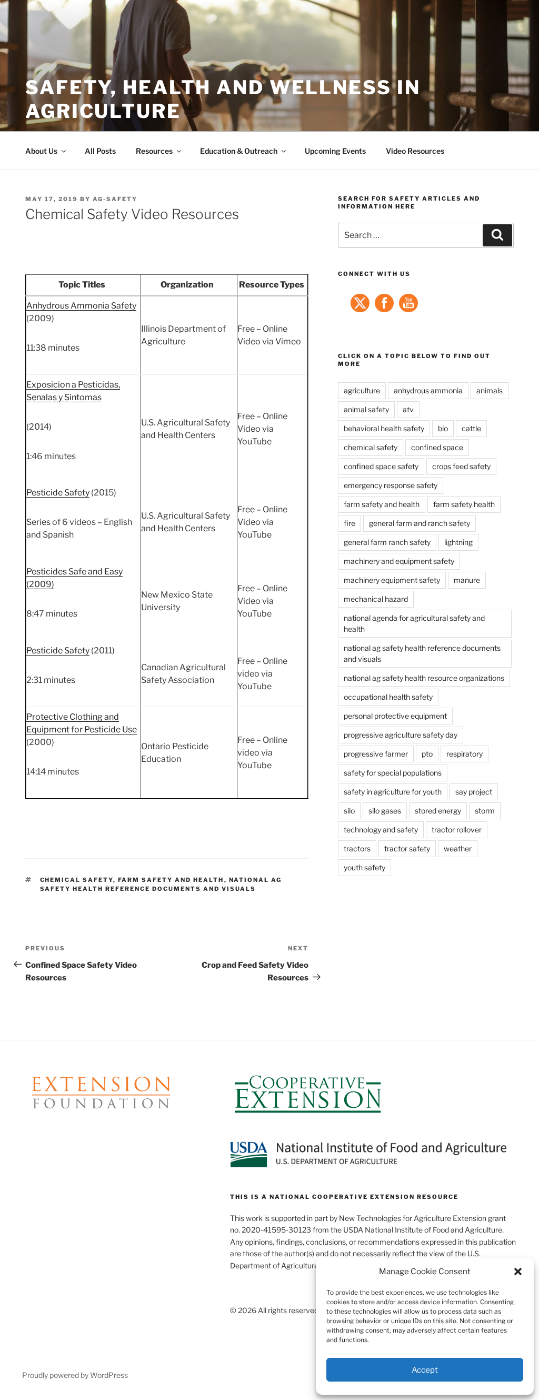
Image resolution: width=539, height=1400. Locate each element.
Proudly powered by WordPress (75, 1375)
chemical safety (76, 879)
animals (489, 390)
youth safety (364, 867)
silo (349, 810)
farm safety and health (171, 879)
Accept (425, 1370)
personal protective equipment (395, 715)
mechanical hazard (376, 598)
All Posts (100, 150)
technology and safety (381, 829)
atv (408, 409)
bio (443, 428)
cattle (471, 428)
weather (458, 848)
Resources (154, 150)
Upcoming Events (335, 150)
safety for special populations (393, 772)
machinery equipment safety (392, 579)
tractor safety (407, 848)
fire (349, 523)
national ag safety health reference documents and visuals (422, 653)
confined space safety (381, 466)
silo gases (384, 810)
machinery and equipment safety (399, 561)
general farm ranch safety (387, 542)
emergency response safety (390, 485)
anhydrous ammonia (428, 390)
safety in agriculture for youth (393, 791)
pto (427, 753)
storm (485, 810)
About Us (41, 150)
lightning (458, 542)
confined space (437, 447)
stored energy (438, 810)
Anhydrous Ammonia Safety (81, 306)
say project (473, 791)
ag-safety (115, 199)
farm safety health (464, 504)
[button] (518, 1271)
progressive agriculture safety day (400, 734)
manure (467, 579)
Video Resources (415, 150)
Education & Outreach (238, 150)
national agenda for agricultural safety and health (414, 623)
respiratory (464, 753)
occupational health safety (388, 696)
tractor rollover (457, 829)
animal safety (366, 409)
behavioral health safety (384, 428)
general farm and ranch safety (419, 523)
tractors (357, 848)
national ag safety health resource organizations (424, 677)
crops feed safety (461, 466)
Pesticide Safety (57, 493)
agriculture (362, 390)
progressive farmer (376, 753)
